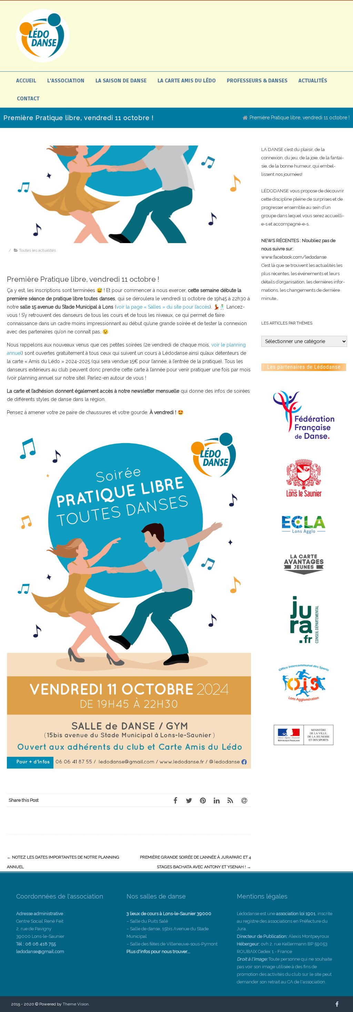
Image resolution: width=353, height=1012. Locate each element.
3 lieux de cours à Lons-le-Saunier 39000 (169, 913)
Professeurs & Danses (257, 81)
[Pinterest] (203, 800)
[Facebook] (175, 800)
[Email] (244, 800)
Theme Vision (76, 1004)
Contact (28, 99)
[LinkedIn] (216, 800)
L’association (65, 81)
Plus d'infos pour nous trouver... (158, 951)
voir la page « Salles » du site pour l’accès (163, 307)
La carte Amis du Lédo (187, 81)
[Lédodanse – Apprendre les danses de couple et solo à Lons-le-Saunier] (43, 60)
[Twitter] (189, 800)
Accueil (26, 81)
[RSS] (230, 800)
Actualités (313, 81)
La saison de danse (121, 81)
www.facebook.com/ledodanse (293, 257)
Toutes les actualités (37, 250)
